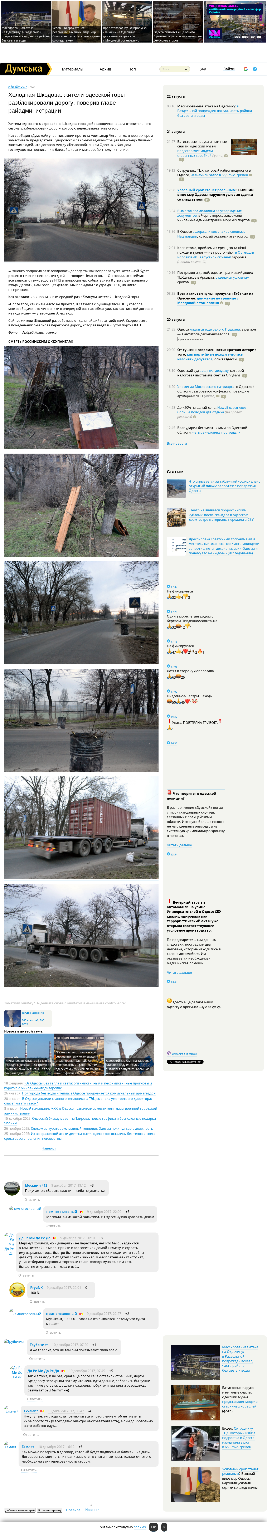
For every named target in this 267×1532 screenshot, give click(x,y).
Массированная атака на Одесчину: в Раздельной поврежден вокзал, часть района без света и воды (26, 34)
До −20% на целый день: (197, 407)
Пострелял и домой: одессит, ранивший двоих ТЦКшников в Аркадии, (215, 274)
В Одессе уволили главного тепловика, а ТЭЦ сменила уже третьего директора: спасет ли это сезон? (78, 1101)
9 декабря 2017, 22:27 (104, 1313)
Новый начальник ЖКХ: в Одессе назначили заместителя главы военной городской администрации (80, 1110)
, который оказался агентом (222, 236)
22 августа (176, 96)
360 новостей (30, 1020)
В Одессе (185, 231)
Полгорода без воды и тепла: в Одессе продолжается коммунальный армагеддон (89, 1093)
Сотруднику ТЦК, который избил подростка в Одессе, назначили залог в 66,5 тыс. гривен (238, 1437)
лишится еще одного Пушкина (215, 329)
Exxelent (31, 1411)
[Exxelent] (11, 1411)
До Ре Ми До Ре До (34, 1238)
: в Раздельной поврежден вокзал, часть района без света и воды (214, 111)
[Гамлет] (10, 1447)
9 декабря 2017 (17, 86)
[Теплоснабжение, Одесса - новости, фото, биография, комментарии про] (12, 1026)
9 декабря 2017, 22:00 (104, 1211)
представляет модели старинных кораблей (195, 153)
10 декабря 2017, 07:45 (87, 1370)
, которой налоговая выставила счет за (210, 372)
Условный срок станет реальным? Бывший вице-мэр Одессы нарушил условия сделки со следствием (76, 34)
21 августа (176, 131)
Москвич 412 (36, 1185)
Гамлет (28, 1446)
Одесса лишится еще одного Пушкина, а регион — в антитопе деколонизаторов (178, 36)
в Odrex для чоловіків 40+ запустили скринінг (215, 254)
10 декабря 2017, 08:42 (66, 1411)
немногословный (61, 1211)
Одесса (183, 329)
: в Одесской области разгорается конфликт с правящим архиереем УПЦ (215, 391)
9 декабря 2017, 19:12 (68, 1185)
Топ (132, 69)
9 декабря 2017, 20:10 (77, 1238)
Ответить (32, 1199)
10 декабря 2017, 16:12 (56, 1446)
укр (203, 68)
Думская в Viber (184, 1054)
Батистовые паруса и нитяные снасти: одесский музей (202, 143)
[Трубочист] (14, 1341)
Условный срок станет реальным (206, 190)
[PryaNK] (17, 1296)
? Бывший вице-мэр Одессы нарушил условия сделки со (215, 195)
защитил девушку (214, 370)
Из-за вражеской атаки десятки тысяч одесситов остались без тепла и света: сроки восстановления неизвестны (80, 1136)
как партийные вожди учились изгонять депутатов (210, 356)
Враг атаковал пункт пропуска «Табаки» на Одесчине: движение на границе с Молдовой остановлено (125, 34)
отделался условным (232, 277)
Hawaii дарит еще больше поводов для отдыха (211, 409)
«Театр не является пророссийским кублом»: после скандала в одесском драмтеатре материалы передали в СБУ (221, 515)
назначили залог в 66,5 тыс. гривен (219, 175)
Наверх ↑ (49, 1148)
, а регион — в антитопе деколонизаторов (216, 331)
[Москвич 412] (12, 1194)
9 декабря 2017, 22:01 (64, 1287)
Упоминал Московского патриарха (205, 386)
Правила (73, 1510)
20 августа (176, 319)
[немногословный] (25, 1208)
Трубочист (39, 1344)
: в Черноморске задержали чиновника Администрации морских (213, 217)
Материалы (72, 69)
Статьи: (175, 471)
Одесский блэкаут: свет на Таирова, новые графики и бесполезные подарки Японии (80, 1120)
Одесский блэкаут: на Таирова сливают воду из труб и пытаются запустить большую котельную (128, 1067)
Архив (105, 69)
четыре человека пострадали (216, 432)
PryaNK (36, 1287)
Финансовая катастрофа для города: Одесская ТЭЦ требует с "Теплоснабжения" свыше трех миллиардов (28, 1067)
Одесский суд (188, 370)
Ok (153, 1527)
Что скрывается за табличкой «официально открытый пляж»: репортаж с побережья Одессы (225, 486)
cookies (140, 1527)
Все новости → (179, 443)
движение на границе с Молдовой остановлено (207, 300)
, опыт (225, 359)
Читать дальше (179, 845)
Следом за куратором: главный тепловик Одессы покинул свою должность (92, 1128)
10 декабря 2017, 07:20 (70, 1344)
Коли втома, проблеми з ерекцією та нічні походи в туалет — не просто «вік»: (211, 250)
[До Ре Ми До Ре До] (9, 1253)
